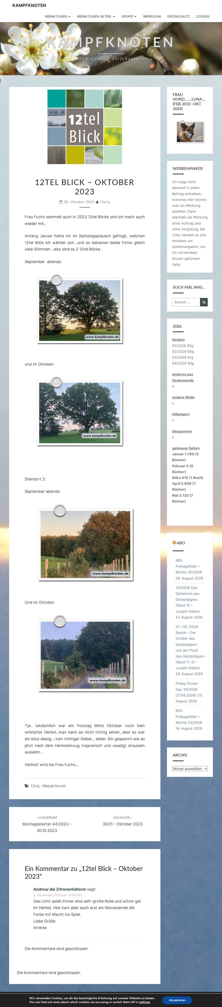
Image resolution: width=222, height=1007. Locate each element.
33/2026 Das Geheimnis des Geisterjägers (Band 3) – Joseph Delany (188, 599)
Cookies (203, 16)
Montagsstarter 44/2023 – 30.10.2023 (46, 824)
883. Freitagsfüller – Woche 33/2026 (189, 716)
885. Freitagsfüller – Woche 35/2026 (189, 566)
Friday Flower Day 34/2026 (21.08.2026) (187, 689)
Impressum (152, 16)
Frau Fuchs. (66, 764)
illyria (105, 202)
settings (144, 1002)
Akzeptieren (177, 1000)
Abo (181, 543)
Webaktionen (56, 16)
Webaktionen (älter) (94, 16)
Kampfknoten (29, 5)
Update (127, 16)
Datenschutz (178, 16)
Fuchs (39, 217)
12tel (35, 786)
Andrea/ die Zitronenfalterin (59, 889)
